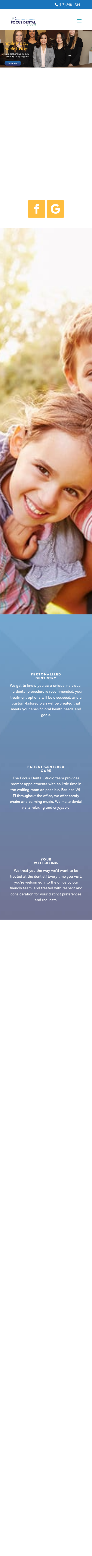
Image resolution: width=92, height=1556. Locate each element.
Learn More (13, 63)
